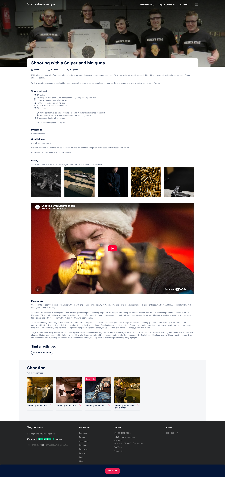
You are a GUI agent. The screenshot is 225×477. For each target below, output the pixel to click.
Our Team (183, 5)
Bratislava (83, 449)
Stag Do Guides (165, 5)
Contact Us (118, 451)
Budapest (83, 433)
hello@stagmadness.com (124, 437)
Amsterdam (84, 441)
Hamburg (83, 445)
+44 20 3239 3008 (122, 433)
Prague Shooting (43, 352)
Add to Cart (112, 471)
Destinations (146, 5)
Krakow (82, 453)
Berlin (81, 457)
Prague (82, 437)
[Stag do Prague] (36, 5)
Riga (81, 461)
